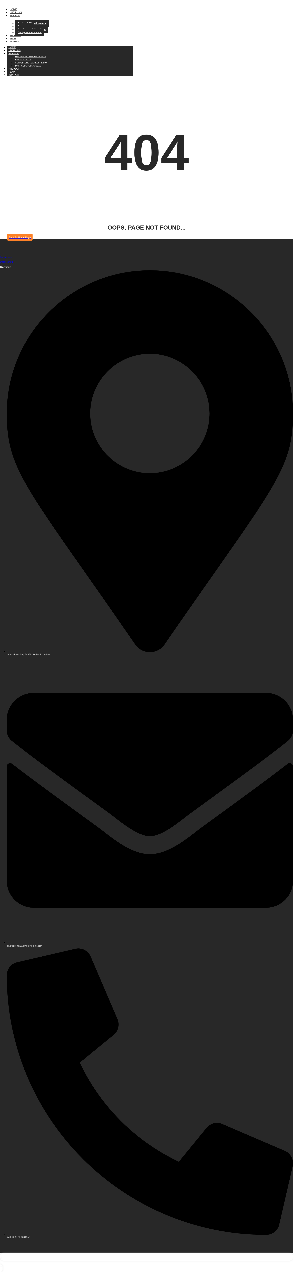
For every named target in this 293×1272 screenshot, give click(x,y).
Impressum (6, 257)
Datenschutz (6, 261)
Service (15, 15)
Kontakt (15, 41)
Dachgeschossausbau (30, 32)
